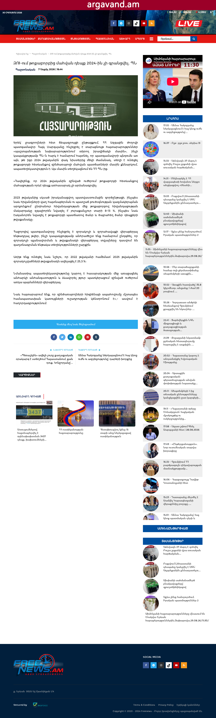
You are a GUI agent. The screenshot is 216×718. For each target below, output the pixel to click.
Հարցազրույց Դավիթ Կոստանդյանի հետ (180, 481)
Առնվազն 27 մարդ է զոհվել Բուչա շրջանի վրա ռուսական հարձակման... (180, 164)
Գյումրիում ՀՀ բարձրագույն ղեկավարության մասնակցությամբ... (182, 465)
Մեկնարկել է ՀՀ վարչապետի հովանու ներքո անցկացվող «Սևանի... (181, 182)
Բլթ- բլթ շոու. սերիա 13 (181, 143)
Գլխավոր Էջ (22, 54)
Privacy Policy (165, 704)
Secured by (21, 704)
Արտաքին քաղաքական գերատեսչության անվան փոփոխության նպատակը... (180, 378)
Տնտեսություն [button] (80, 38)
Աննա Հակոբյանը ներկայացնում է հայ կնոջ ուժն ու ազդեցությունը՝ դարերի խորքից (107, 357)
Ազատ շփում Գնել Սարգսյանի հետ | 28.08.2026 (181, 428)
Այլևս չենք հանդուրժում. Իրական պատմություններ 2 (182, 233)
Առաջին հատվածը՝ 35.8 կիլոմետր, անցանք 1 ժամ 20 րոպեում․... (182, 288)
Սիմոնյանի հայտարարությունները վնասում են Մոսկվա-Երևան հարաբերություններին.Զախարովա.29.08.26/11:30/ (177, 253)
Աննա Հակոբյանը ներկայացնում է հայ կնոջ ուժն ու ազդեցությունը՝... (182, 129)
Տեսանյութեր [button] (25, 38)
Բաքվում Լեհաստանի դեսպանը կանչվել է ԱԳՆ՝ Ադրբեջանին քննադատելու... (182, 199)
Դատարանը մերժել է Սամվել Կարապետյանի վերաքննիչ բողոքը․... (180, 500)
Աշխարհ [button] (124, 38)
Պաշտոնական (39, 54)
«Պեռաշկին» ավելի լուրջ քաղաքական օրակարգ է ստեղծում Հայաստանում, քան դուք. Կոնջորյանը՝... (44, 359)
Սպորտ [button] (140, 38)
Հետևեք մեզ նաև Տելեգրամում (75, 324)
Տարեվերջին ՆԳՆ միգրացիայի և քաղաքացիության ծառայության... (178, 325)
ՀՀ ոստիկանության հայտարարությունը (71, 431)
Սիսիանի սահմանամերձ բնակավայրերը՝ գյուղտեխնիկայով (174, 219)
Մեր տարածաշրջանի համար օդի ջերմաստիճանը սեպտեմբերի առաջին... (181, 270)
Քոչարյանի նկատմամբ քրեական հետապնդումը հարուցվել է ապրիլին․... (182, 341)
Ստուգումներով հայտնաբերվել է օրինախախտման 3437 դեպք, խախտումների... (31, 434)
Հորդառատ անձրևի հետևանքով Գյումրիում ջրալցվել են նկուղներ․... (180, 306)
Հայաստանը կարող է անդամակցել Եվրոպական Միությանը (181, 359)
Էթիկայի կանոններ (188, 704)
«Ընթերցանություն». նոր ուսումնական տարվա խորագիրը (180, 447)
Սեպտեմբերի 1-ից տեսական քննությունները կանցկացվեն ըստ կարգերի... (181, 394)
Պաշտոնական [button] (105, 38)
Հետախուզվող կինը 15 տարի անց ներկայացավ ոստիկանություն (115, 433)
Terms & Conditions (144, 704)
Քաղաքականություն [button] (51, 38)
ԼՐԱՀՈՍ (173, 118)
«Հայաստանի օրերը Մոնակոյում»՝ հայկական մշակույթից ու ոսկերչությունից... (179, 413)
